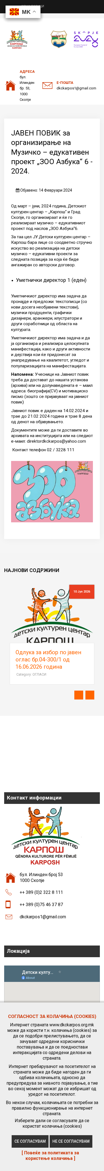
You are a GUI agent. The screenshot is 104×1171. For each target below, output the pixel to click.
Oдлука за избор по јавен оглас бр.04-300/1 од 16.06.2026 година (48, 659)
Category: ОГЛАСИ (31, 674)
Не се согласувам (71, 1141)
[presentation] (78, 695)
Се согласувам (30, 1141)
